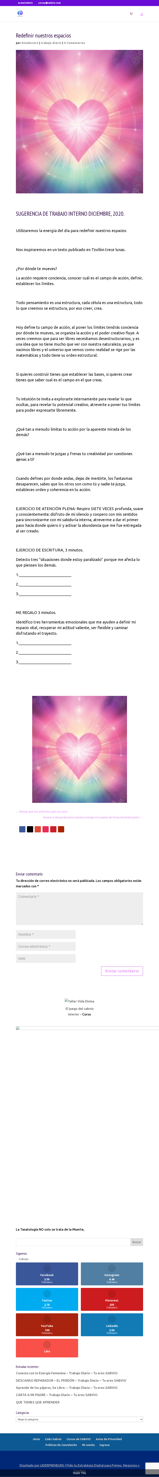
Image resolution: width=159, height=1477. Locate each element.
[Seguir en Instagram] (45, 829)
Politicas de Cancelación (61, 1445)
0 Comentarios (74, 42)
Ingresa (105, 1445)
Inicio (36, 1439)
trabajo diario (51, 42)
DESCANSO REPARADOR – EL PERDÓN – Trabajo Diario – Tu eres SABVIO (71, 1380)
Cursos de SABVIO (79, 1439)
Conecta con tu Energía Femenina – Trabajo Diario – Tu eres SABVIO (67, 1373)
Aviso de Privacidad (109, 1439)
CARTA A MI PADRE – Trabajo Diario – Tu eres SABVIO (57, 1395)
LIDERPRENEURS (52, 1465)
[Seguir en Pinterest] (53, 829)
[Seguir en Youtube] (61, 829)
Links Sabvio (53, 1439)
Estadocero (30, 42)
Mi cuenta (88, 1445)
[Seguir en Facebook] (22, 829)
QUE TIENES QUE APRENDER (38, 1402)
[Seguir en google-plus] (38, 829)
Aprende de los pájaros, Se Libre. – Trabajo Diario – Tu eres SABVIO (67, 1387)
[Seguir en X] (30, 829)
